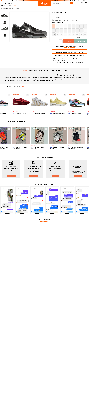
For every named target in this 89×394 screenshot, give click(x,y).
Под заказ (16, 94)
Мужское (4, 3)
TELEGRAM (73, 47)
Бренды (9, 5)
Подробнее (78, 176)
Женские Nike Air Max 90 (76, 113)
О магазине (11, 176)
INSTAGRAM (66, 47)
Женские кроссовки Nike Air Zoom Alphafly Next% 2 (20, 148)
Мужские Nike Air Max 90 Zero (59, 113)
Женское (10, 3)
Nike (59, 19)
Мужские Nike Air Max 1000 (21, 113)
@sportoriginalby (44, 221)
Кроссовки (3, 5)
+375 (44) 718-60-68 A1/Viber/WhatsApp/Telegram (78, 0)
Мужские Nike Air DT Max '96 (40, 113)
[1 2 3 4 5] (21, 135)
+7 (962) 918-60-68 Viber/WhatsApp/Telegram (59, 0)
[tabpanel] (21, 135)
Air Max (23, 87)
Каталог (55, 176)
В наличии (14, 5)
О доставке (33, 176)
